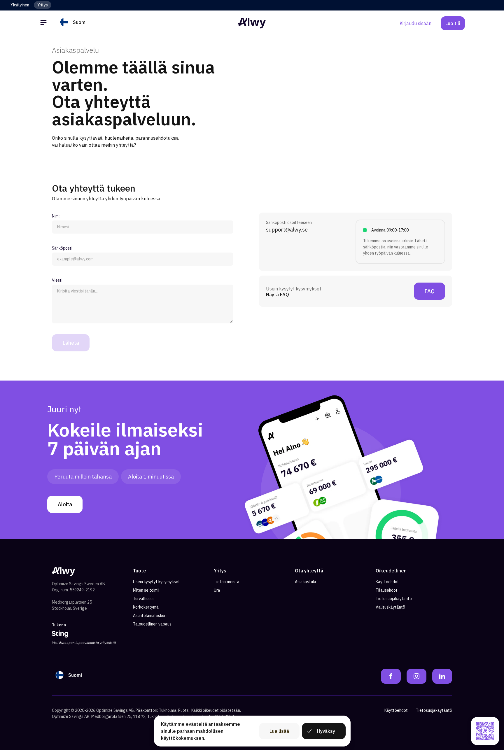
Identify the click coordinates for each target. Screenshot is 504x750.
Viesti (57, 280)
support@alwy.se (287, 229)
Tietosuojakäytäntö (394, 598)
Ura (217, 590)
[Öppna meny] (44, 23)
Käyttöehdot (387, 581)
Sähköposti (62, 248)
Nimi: (56, 216)
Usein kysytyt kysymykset (156, 581)
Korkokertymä (146, 607)
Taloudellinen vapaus (152, 624)
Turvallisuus (144, 598)
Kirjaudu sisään (415, 23)
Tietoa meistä (226, 581)
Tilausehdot (387, 590)
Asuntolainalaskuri (150, 615)
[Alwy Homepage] (252, 23)
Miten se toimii (146, 590)
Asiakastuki (305, 581)
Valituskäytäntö (390, 607)
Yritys (42, 5)
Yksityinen (19, 5)
